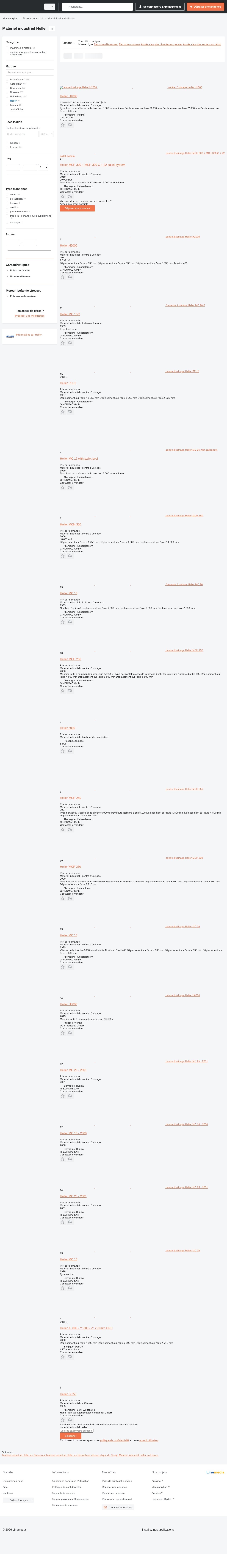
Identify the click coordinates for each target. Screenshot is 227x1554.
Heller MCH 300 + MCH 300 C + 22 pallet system (92, 165)
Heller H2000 (68, 245)
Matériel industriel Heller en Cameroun (24, 1455)
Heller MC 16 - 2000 (73, 1133)
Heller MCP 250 (70, 866)
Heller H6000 (68, 1004)
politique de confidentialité (114, 1440)
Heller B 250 (68, 1394)
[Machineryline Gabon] (21, 6)
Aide (5, 1487)
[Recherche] (65, 6)
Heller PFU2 (68, 383)
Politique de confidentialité (67, 1487)
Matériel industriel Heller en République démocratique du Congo (82, 1455)
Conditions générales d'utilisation (70, 1480)
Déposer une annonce (77, 208)
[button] (63, 125)
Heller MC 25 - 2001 (73, 1070)
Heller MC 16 (68, 593)
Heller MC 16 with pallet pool (79, 458)
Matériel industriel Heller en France (138, 1455)
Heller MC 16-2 (70, 314)
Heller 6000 (67, 728)
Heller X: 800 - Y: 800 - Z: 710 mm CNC (86, 1328)
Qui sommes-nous (13, 1480)
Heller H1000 (68, 96)
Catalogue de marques (65, 1505)
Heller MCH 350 (70, 524)
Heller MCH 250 (70, 659)
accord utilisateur (148, 1440)
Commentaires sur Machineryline (70, 1499)
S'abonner (70, 1435)
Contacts (8, 1493)
